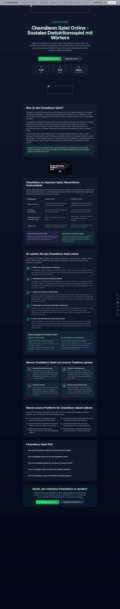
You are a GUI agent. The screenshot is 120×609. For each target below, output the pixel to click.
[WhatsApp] (117, 306)
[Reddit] (117, 302)
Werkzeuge (43, 2)
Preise (71, 2)
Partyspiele (33, 2)
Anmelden (112, 2)
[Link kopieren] (117, 314)
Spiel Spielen (24, 2)
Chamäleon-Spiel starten (49, 502)
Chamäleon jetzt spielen (51, 59)
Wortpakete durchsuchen (71, 502)
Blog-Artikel (64, 2)
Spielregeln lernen (71, 59)
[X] (117, 294)
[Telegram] (117, 310)
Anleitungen (53, 2)
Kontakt (86, 2)
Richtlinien (78, 2)
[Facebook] (117, 298)
